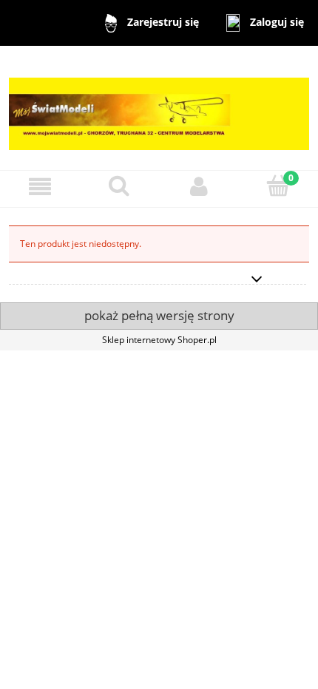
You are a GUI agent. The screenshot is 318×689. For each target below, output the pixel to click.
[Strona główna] (159, 107)
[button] (40, 187)
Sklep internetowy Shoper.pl (159, 339)
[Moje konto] (199, 187)
